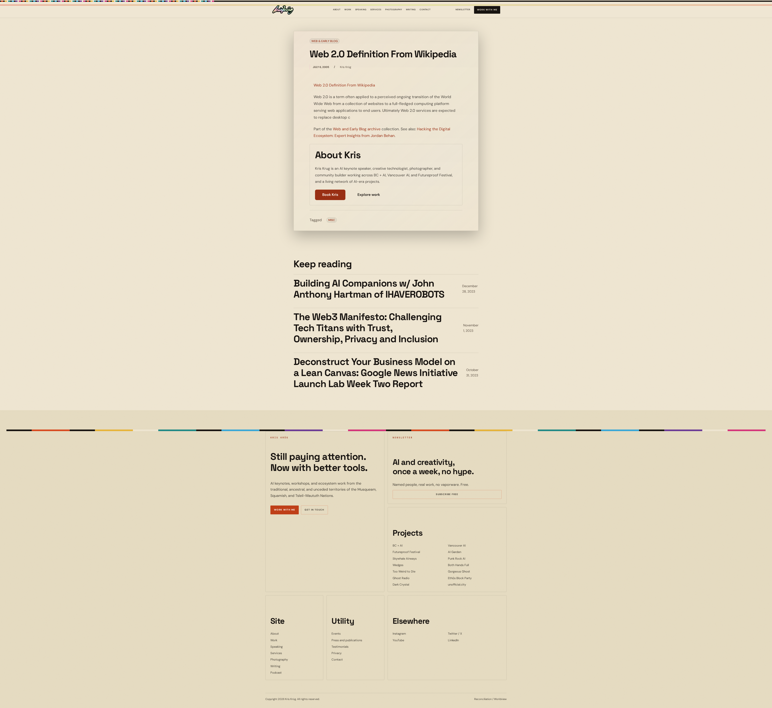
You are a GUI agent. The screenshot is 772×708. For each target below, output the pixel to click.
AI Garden (467, 552)
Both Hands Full (470, 565)
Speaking (361, 9)
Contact (425, 9)
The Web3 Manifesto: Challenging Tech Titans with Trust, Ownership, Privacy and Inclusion (367, 328)
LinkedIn (465, 640)
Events (336, 634)
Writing (411, 9)
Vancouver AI (469, 545)
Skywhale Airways (417, 558)
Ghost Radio (413, 578)
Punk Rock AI (469, 558)
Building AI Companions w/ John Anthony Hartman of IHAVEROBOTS (369, 289)
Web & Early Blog (324, 41)
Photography (393, 9)
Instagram (411, 633)
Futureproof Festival (419, 552)
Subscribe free (453, 495)
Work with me (487, 9)
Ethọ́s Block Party (472, 578)
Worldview (500, 699)
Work (347, 9)
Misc (331, 220)
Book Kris (330, 194)
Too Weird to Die (416, 571)
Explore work (368, 194)
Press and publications (347, 640)
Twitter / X (467, 633)
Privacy (337, 653)
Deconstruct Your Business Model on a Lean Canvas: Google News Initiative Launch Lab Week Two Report (376, 372)
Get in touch (314, 509)
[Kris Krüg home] (283, 9)
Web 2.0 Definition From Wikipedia (344, 85)
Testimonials (340, 647)
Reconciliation (483, 699)
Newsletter (463, 10)
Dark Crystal (413, 584)
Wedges (410, 565)
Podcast (276, 673)
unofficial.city (469, 584)
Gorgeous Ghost (471, 571)
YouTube (411, 640)
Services (375, 9)
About (337, 9)
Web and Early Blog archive (357, 129)
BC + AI (410, 545)
